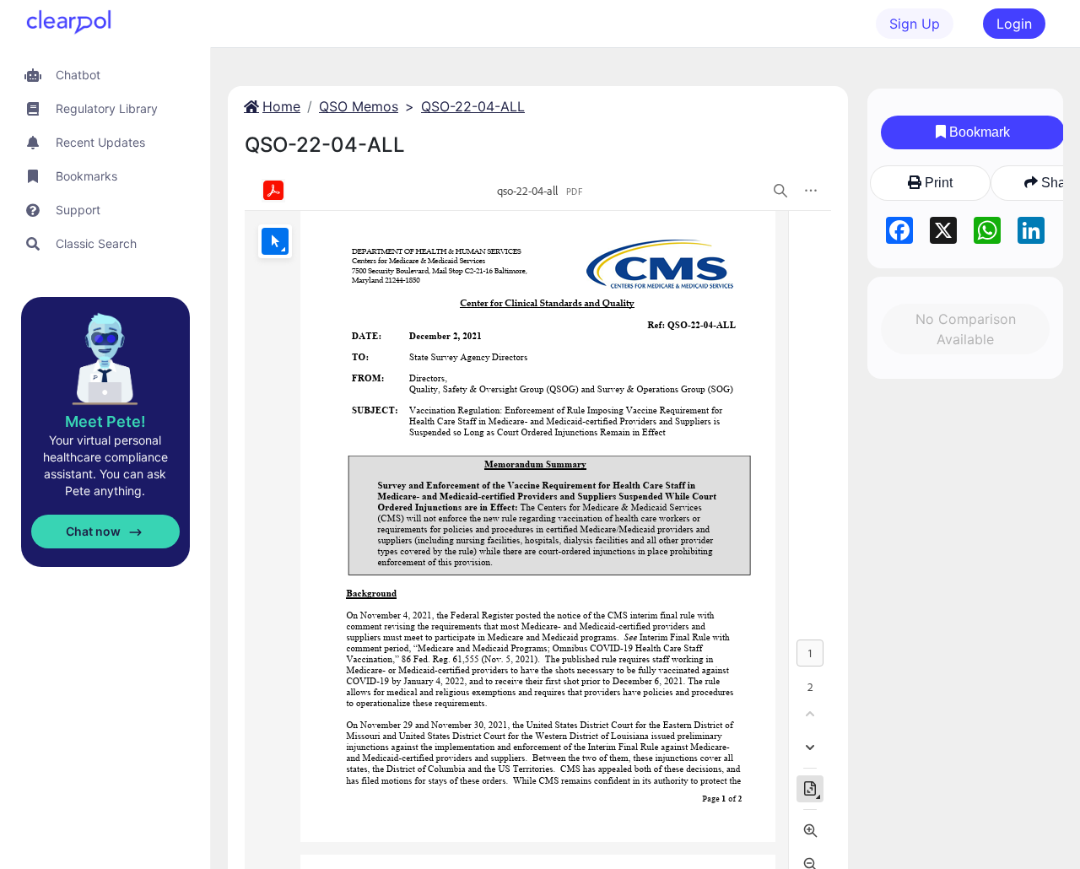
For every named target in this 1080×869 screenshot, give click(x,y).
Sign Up (914, 23)
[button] (105, 75)
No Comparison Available (965, 329)
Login (1014, 23)
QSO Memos (358, 106)
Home (281, 106)
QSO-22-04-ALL (473, 106)
